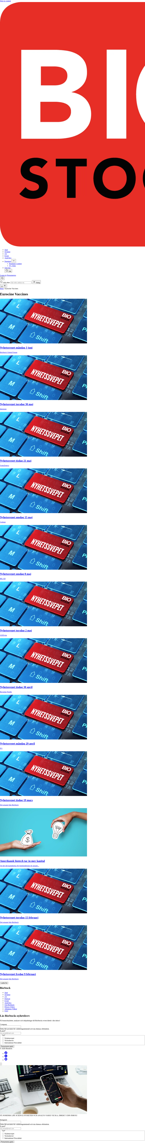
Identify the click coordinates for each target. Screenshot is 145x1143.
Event (7, 1001)
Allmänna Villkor (11, 1009)
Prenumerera (11, 275)
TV (6, 997)
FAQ (6, 1011)
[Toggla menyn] (3, 286)
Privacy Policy (10, 1007)
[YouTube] (6, 1060)
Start (6, 993)
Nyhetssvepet (9, 1038)
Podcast (7, 999)
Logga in (3, 275)
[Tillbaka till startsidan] (72, 124)
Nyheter (7, 995)
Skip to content (5, 1)
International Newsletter (13, 1043)
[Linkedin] (6, 1057)
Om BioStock (9, 1005)
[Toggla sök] (2, 278)
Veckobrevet (9, 1040)
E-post (3, 1031)
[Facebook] (6, 1053)
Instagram (3, 1120)
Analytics (8, 1003)
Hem (2, 289)
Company (3, 1024)
